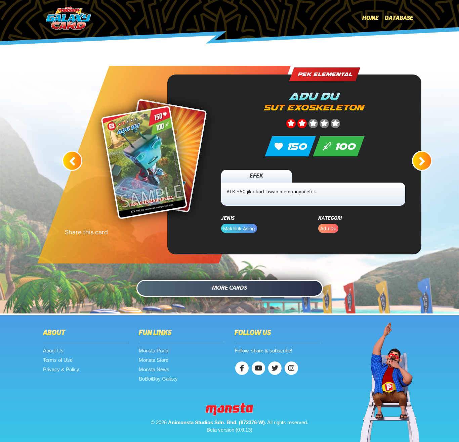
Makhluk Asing (239, 228)
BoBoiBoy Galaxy (158, 379)
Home (370, 18)
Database (399, 18)
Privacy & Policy (61, 369)
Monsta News (154, 369)
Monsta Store (153, 360)
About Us (53, 350)
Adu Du (328, 228)
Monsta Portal (154, 350)
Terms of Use (58, 360)
